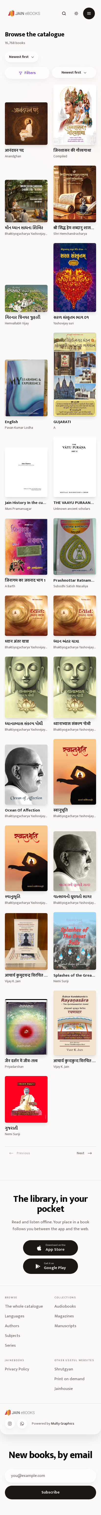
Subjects (12, 1335)
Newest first (19, 57)
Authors (12, 1326)
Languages (14, 1316)
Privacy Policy (17, 1369)
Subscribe (50, 1492)
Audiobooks (65, 1306)
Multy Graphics (62, 1423)
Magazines (64, 1316)
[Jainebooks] (23, 13)
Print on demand (69, 1379)
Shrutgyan (63, 1369)
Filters (30, 73)
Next (80, 1153)
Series (10, 1345)
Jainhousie (63, 1388)
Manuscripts (65, 1326)
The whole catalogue (24, 1306)
